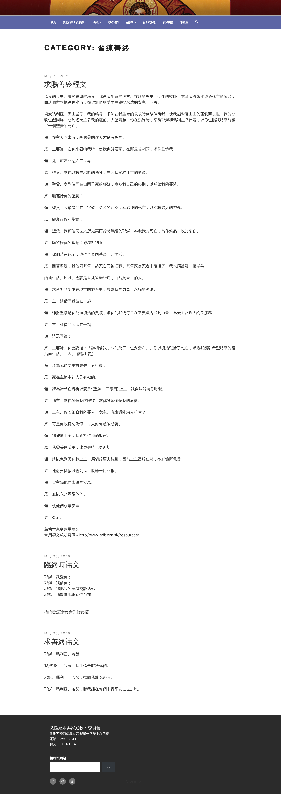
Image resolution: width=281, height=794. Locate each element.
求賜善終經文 (65, 84)
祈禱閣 (129, 22)
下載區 (184, 22)
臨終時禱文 (62, 564)
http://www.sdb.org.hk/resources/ (109, 535)
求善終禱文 (62, 641)
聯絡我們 (113, 22)
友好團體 (168, 22)
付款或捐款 (149, 22)
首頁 (53, 22)
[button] (197, 21)
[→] (108, 767)
